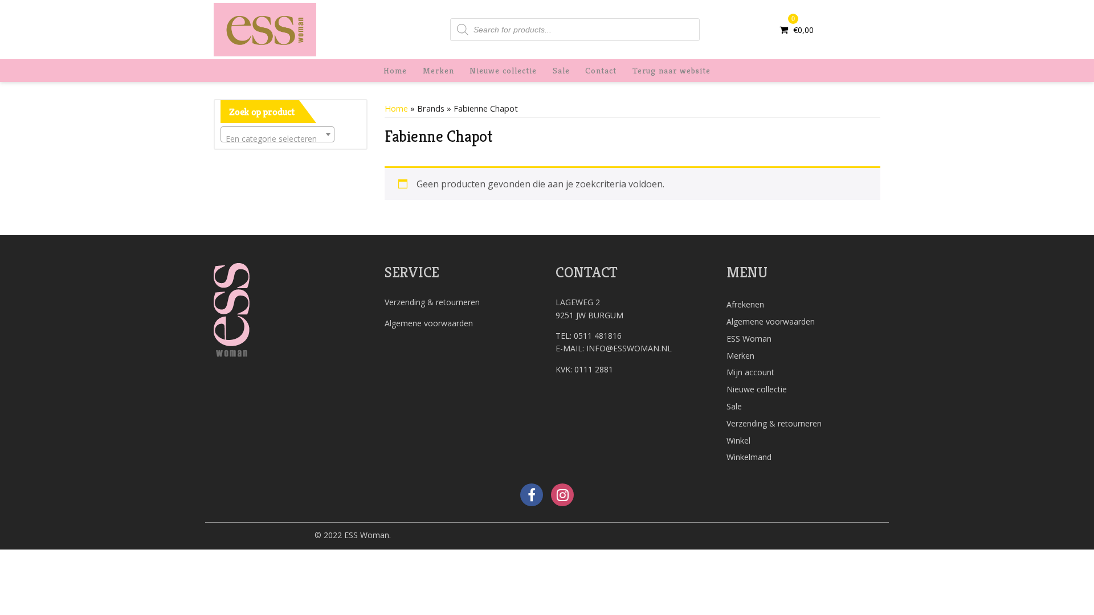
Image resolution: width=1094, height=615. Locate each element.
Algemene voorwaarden (429, 323)
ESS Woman (748, 338)
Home (395, 70)
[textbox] (277, 139)
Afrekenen (745, 304)
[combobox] (277, 134)
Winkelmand (748, 457)
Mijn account (750, 372)
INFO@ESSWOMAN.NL (629, 348)
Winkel (738, 440)
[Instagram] (562, 494)
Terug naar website (671, 70)
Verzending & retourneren (432, 302)
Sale (561, 70)
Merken (438, 70)
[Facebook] (531, 494)
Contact (601, 70)
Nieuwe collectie (503, 70)
